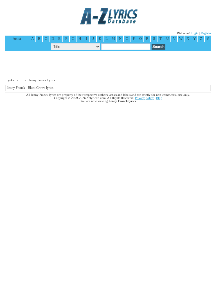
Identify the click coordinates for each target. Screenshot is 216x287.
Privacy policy (144, 97)
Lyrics (10, 80)
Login (195, 33)
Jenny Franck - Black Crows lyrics (30, 88)
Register (206, 33)
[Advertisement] (108, 64)
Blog (159, 97)
